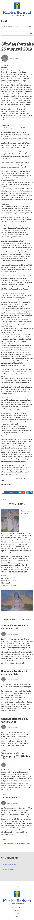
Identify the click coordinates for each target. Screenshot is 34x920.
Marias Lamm (13, 498)
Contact (17, 913)
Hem (2, 498)
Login (17, 916)
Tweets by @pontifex (7, 870)
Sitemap (17, 886)
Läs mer (4, 668)
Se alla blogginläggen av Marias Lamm (16, 844)
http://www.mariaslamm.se (17, 572)
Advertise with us (17, 907)
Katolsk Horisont (17, 12)
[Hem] (17, 5)
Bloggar (7, 498)
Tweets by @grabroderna (8, 865)
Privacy (17, 910)
